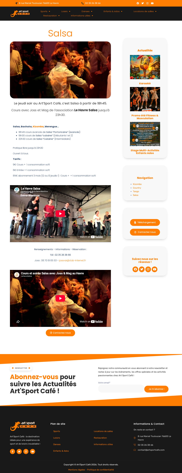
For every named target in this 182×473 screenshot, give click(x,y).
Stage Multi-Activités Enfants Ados (145, 152)
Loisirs (64, 11)
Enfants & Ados (112, 11)
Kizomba (38, 126)
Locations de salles (144, 11)
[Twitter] (142, 3)
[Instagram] (147, 3)
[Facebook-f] (12, 451)
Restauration (50, 15)
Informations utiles (80, 15)
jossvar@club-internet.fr (72, 260)
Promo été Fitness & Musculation (145, 117)
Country (137, 188)
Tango (136, 191)
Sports (44, 11)
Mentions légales (76, 469)
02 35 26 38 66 (93, 3)
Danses (86, 11)
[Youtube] (152, 3)
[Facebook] (138, 3)
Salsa (135, 195)
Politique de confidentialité (100, 469)
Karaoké (145, 83)
